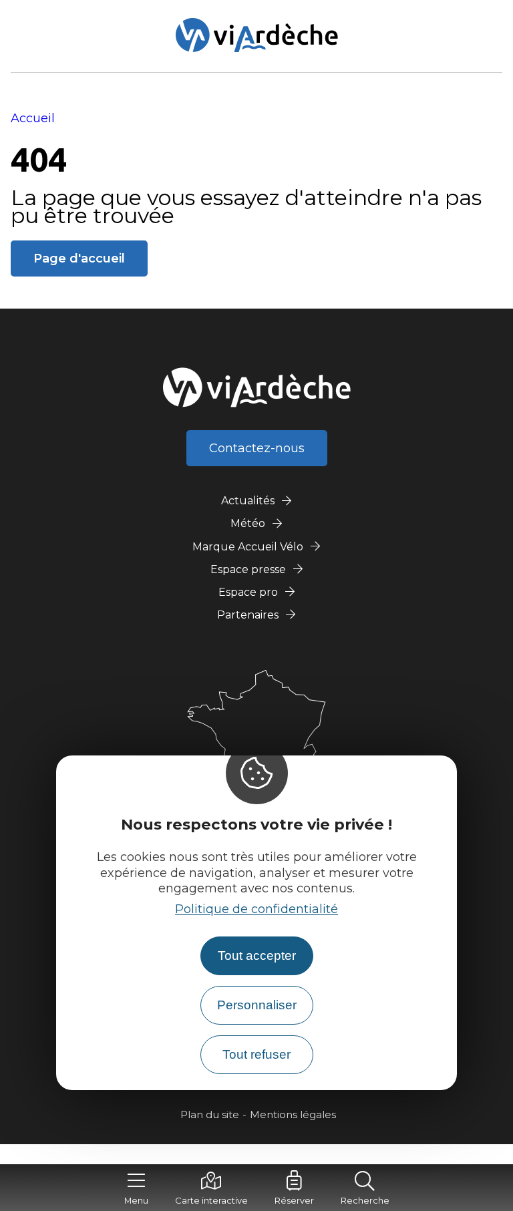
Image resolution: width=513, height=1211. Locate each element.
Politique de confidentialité (256, 909)
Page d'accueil (79, 258)
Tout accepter (257, 955)
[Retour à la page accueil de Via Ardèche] (257, 35)
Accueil (33, 118)
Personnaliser (257, 1005)
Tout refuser (256, 1054)
